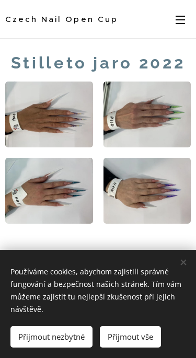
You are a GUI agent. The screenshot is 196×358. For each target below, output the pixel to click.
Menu (180, 19)
